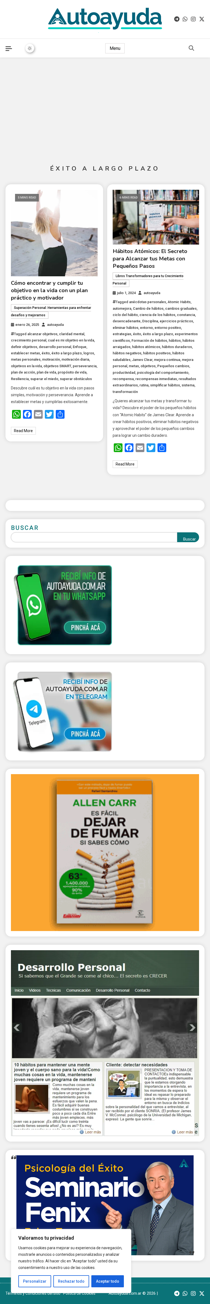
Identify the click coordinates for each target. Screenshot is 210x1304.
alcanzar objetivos (42, 334)
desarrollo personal (55, 347)
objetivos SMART (57, 366)
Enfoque (79, 347)
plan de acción (23, 372)
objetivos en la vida (26, 366)
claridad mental (71, 334)
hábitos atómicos (146, 347)
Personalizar (34, 1281)
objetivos (148, 366)
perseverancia (85, 366)
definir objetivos (24, 347)
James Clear (142, 360)
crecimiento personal (28, 340)
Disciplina (150, 321)
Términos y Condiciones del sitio (32, 1293)
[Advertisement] (105, 106)
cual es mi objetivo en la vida (71, 340)
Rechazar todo (71, 1281)
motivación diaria (75, 359)
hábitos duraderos (177, 347)
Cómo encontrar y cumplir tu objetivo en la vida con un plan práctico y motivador (49, 290)
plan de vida (46, 372)
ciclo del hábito (125, 315)
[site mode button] (29, 48)
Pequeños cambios (173, 366)
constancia (186, 315)
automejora (122, 308)
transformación (125, 392)
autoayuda (55, 325)
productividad (124, 372)
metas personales (25, 359)
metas (134, 366)
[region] (71, 1261)
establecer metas (25, 353)
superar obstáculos (76, 379)
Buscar (25, 527)
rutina (143, 385)
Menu (115, 48)
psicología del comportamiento (162, 372)
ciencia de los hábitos (157, 315)
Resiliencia (20, 379)
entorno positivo (167, 328)
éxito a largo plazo (66, 353)
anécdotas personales (147, 302)
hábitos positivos (157, 353)
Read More (23, 431)
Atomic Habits (179, 302)
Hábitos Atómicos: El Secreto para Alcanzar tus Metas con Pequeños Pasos (150, 259)
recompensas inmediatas (156, 379)
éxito (46, 353)
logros (88, 353)
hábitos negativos (127, 353)
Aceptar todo (107, 1281)
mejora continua (167, 360)
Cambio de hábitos (148, 308)
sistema (188, 385)
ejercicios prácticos (176, 321)
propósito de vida (72, 372)
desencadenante (127, 321)
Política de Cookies (79, 1293)
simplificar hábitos (165, 385)
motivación (51, 359)
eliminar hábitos (125, 328)
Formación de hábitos (149, 340)
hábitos (175, 340)
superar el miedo (44, 379)
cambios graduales (181, 308)
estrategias (122, 334)
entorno (146, 328)
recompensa (123, 379)
